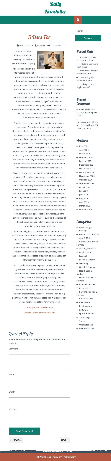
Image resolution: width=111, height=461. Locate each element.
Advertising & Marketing (84, 229)
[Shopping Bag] (78, 19)
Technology (84, 317)
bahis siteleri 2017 (88, 109)
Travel (82, 321)
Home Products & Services (86, 279)
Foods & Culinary (87, 259)
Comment (13, 348)
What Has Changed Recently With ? (87, 72)
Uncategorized (86, 324)
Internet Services (87, 284)
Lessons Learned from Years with (39, 312)
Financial (83, 255)
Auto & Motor (85, 238)
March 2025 (84, 153)
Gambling (83, 263)
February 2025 (86, 157)
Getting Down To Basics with (39, 307)
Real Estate (84, 302)
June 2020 (84, 194)
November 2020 (87, 176)
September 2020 (87, 183)
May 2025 (84, 146)
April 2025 (84, 150)
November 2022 (87, 168)
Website (13, 409)
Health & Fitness (87, 267)
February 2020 (86, 209)
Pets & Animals (86, 298)
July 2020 (83, 190)
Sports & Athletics (87, 313)
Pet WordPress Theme (47, 456)
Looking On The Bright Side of (85, 86)
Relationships (85, 306)
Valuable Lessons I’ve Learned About (86, 59)
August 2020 (85, 187)
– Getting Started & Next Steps (87, 65)
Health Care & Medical (84, 272)
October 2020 (85, 179)
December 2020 (86, 172)
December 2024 (86, 164)
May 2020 (84, 198)
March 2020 (84, 205)
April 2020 (84, 202)
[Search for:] (88, 31)
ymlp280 (41, 45)
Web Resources (86, 328)
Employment (85, 252)
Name (12, 374)
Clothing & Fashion (87, 248)
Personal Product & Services (86, 293)
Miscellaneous (85, 288)
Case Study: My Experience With (85, 79)
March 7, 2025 (26, 45)
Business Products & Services (87, 243)
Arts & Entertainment (89, 234)
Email (12, 391)
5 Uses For (39, 37)
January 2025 (85, 161)
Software (83, 309)
